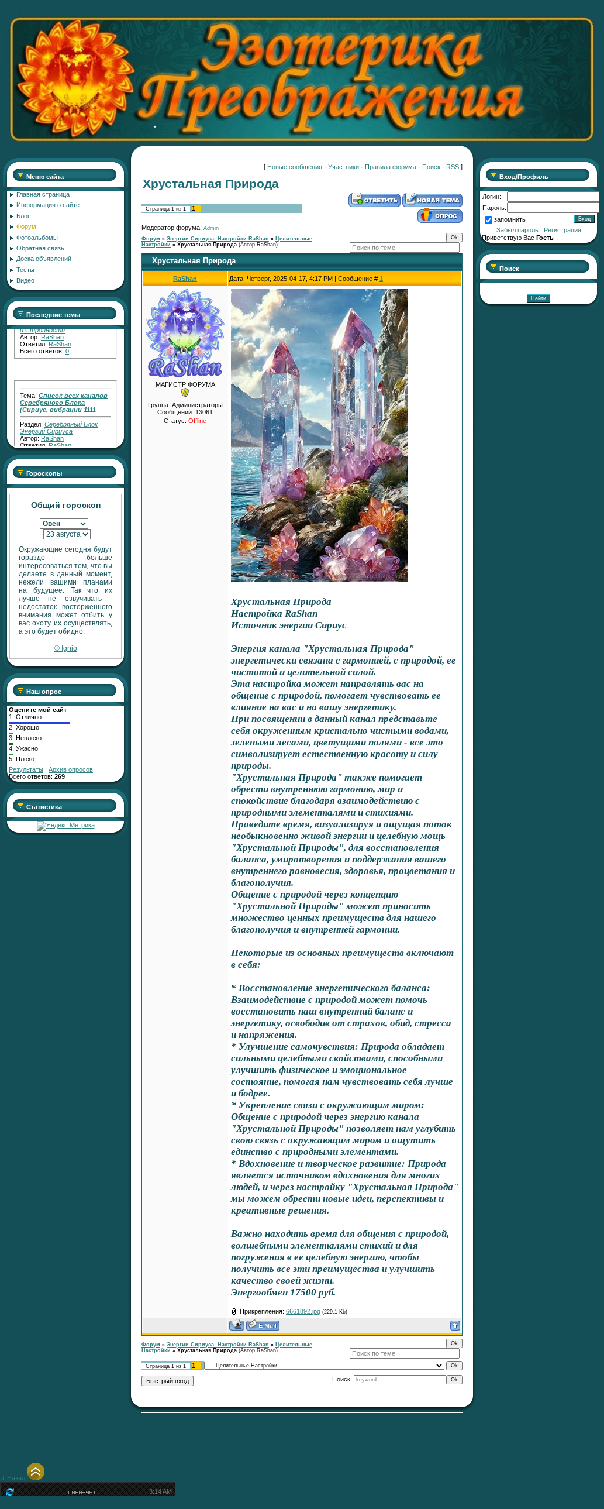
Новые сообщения (294, 166)
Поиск (431, 166)
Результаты (26, 769)
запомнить (510, 219)
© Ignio (65, 648)
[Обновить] (9, 1494)
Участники (343, 166)
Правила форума (390, 166)
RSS (452, 166)
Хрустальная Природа (207, 245)
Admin (211, 228)
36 (69, 441)
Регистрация (562, 229)
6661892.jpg (303, 1311)
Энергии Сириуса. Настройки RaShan (218, 239)
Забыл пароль (517, 229)
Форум (150, 239)
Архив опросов (71, 769)
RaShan (60, 332)
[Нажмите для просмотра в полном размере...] (319, 578)
